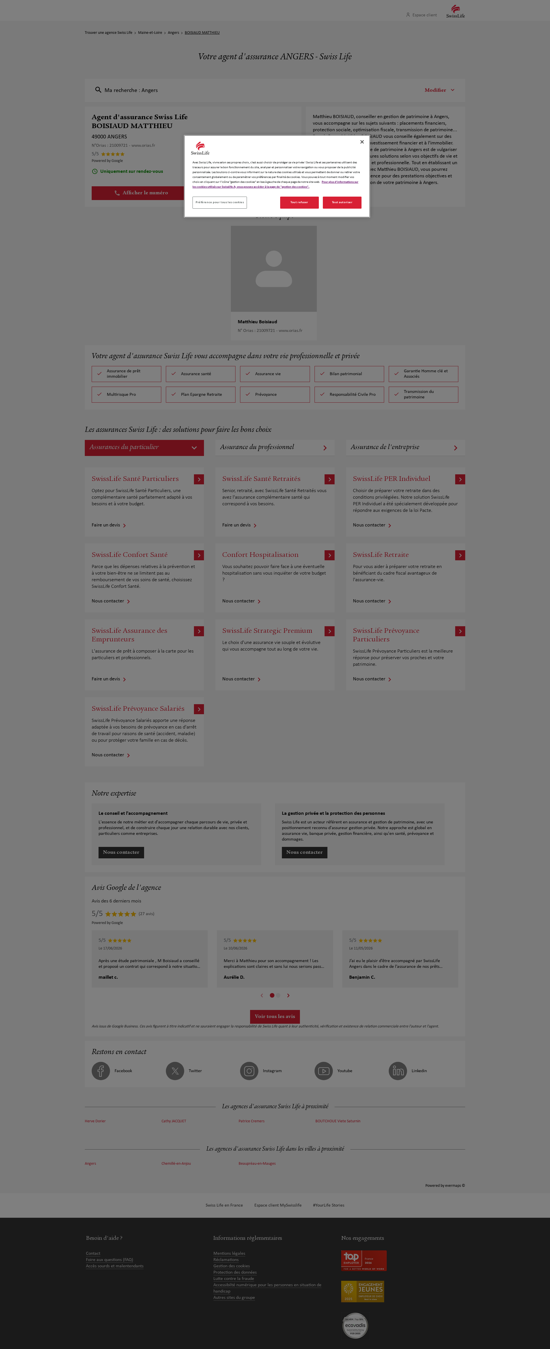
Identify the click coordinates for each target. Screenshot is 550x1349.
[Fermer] (362, 142)
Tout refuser (299, 202)
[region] (277, 176)
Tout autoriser (342, 202)
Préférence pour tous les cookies (220, 202)
